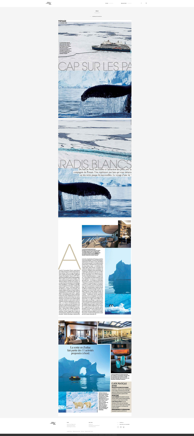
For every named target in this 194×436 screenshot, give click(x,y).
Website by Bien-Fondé (89, 431)
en (146, 3)
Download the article (97, 16)
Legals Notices (69, 431)
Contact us (121, 422)
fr (141, 3)
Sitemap (82, 431)
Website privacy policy (76, 431)
